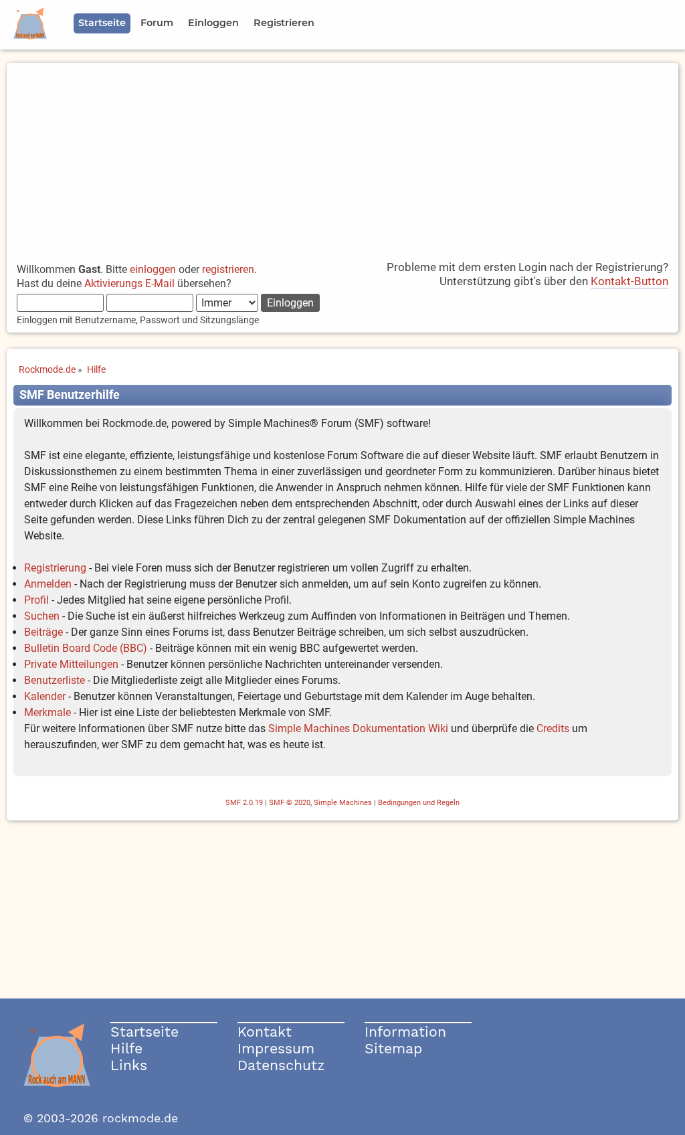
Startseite (144, 1031)
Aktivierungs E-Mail (129, 283)
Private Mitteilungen (71, 664)
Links (128, 1065)
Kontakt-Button (629, 281)
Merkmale (47, 712)
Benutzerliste (54, 680)
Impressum (275, 1048)
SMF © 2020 (289, 802)
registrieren (228, 269)
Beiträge (43, 632)
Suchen (42, 616)
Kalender (45, 696)
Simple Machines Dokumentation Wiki (358, 728)
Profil (36, 600)
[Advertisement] (342, 156)
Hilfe (126, 1048)
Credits (552, 728)
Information (405, 1031)
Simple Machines (343, 802)
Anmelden (48, 584)
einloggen (153, 269)
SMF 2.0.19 (244, 802)
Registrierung (55, 567)
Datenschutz (280, 1065)
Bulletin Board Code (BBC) (85, 648)
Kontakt (264, 1031)
